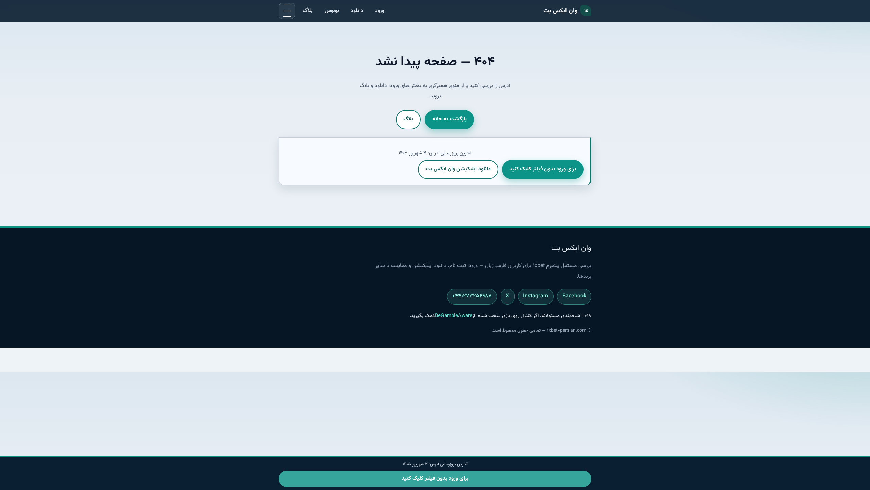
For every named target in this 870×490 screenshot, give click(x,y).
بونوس (332, 10)
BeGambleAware (453, 316)
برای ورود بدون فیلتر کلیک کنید (542, 169)
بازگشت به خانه (449, 119)
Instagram (535, 296)
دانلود (357, 10)
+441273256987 (472, 296)
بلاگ (308, 10)
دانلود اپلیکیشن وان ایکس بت (458, 169)
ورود (379, 10)
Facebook (574, 296)
